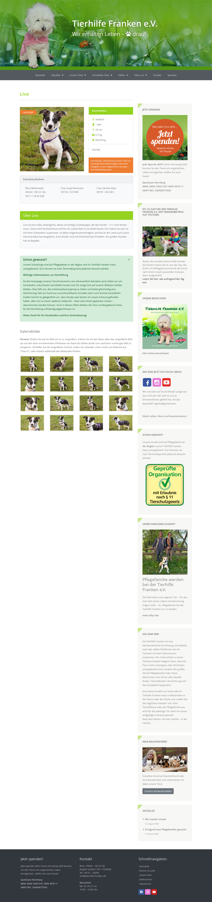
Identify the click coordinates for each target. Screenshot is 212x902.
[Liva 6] (61, 383)
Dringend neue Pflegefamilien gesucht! (165, 829)
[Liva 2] (61, 363)
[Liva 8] (120, 383)
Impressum (145, 883)
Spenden (172, 75)
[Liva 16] (120, 422)
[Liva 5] (32, 383)
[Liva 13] (32, 422)
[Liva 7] (91, 383)
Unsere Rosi (145, 875)
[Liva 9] (32, 402)
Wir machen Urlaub (155, 819)
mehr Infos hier (150, 615)
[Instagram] (148, 892)
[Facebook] (141, 892)
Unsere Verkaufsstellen (158, 791)
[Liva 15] (91, 422)
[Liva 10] (61, 402)
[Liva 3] (91, 363)
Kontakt (157, 75)
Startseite (40, 75)
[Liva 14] (61, 422)
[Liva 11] (91, 402)
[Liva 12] (120, 402)
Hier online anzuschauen (155, 353)
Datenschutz (145, 879)
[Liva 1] (32, 363)
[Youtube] (154, 892)
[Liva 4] (120, 363)
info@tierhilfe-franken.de (93, 875)
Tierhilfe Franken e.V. (115, 23)
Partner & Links (147, 870)
